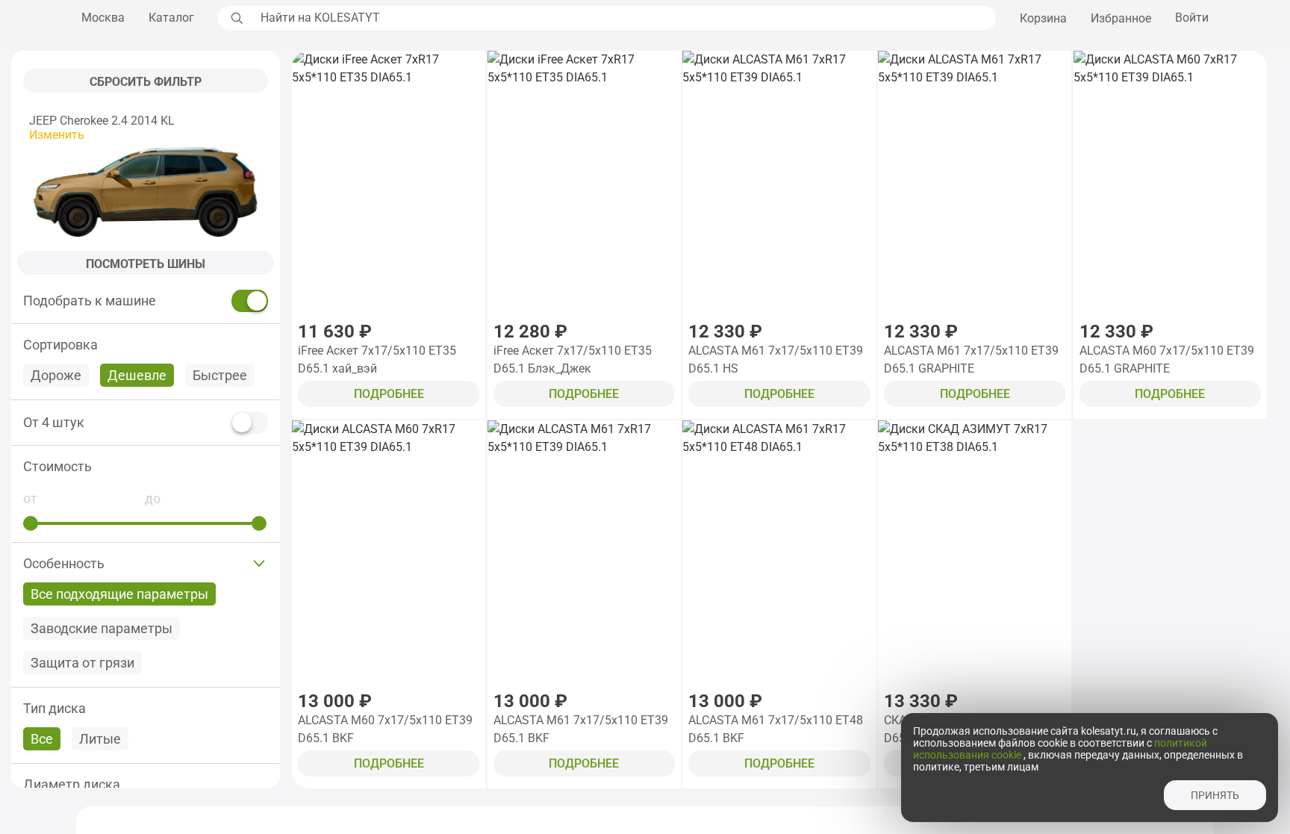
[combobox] (624, 18)
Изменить (56, 135)
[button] (145, 466)
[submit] (235, 18)
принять (1215, 795)
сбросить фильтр (146, 82)
